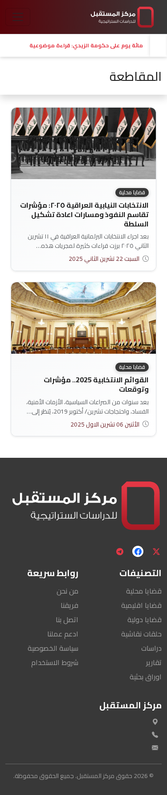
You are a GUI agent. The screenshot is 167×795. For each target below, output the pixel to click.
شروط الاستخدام (54, 662)
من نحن (67, 591)
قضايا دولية (144, 619)
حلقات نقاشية (141, 633)
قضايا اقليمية (141, 605)
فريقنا (69, 605)
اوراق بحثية (146, 676)
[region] (83, 45)
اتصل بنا (67, 619)
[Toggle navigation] (17, 17)
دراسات (151, 648)
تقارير (154, 662)
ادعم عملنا (62, 633)
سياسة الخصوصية (53, 648)
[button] (75, 45)
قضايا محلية (144, 591)
